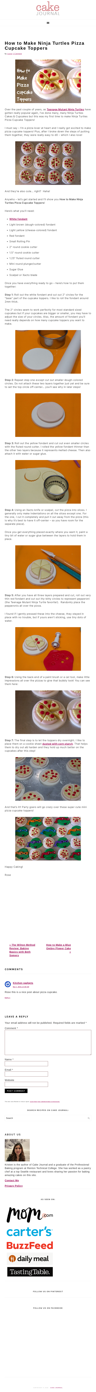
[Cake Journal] (48, 16)
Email (9, 1069)
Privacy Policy (14, 1185)
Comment (11, 1028)
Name (9, 1059)
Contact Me (12, 1180)
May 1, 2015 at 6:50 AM (21, 987)
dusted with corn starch (57, 743)
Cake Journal (56, 1387)
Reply (7, 998)
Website (9, 1080)
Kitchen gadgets (23, 983)
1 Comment (17, 54)
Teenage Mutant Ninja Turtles (65, 109)
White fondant (18, 219)
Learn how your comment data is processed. (45, 1101)
